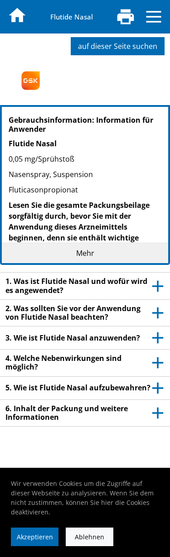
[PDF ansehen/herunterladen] (126, 17)
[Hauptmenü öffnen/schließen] (153, 16)
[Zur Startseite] (17, 15)
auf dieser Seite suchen (117, 46)
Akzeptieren (35, 537)
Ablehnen (89, 537)
